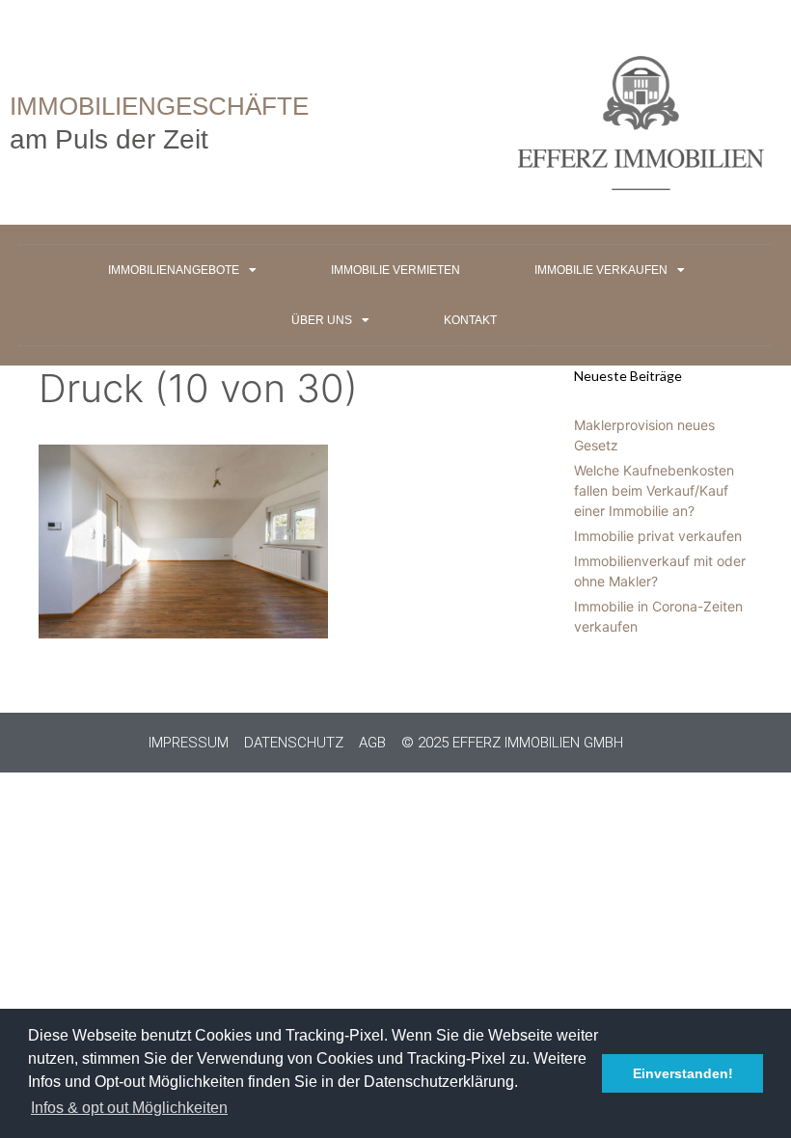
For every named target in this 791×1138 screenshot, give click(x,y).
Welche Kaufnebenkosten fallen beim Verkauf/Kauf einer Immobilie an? (654, 490)
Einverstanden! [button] (683, 1073)
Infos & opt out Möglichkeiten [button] (129, 1107)
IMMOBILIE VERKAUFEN (601, 270)
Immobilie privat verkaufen (658, 536)
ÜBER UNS (321, 320)
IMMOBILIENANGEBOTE (173, 270)
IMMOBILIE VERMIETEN (395, 270)
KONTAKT (470, 320)
